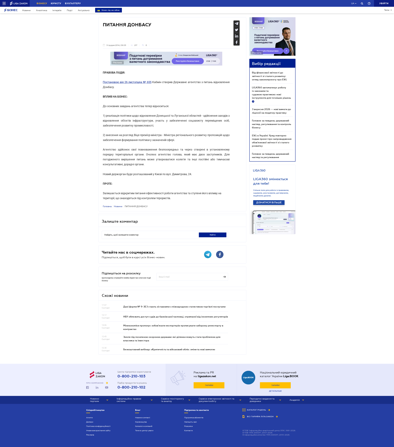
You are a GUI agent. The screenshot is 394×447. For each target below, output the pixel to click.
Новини (26, 10)
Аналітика (41, 10)
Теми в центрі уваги (144, 430)
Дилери (89, 422)
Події (69, 10)
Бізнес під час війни (110, 10)
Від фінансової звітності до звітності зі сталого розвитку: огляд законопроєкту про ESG (269, 76)
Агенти (89, 418)
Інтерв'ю (56, 10)
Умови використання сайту (98, 430)
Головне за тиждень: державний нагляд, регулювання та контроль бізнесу (271, 124)
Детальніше (275, 391)
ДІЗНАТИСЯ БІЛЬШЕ (268, 202)
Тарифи (209, 385)
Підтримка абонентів (193, 418)
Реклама (90, 435)
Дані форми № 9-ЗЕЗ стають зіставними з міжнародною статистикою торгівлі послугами (174, 306)
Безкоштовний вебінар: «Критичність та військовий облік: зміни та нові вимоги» (169, 349)
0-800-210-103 (131, 376)
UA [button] (352, 3)
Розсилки (188, 426)
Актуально (84, 10)
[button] (4, 3)
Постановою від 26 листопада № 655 (127, 82)
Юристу (56, 3)
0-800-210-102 (131, 387)
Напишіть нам (190, 422)
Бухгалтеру (73, 3)
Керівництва (141, 422)
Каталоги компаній (143, 426)
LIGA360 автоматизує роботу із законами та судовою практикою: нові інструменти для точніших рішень (271, 94)
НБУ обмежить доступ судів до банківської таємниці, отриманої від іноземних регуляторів (175, 316)
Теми (386, 10)
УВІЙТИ (213, 235)
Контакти (188, 430)
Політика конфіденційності (98, 426)
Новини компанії (142, 418)
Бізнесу (42, 3)
